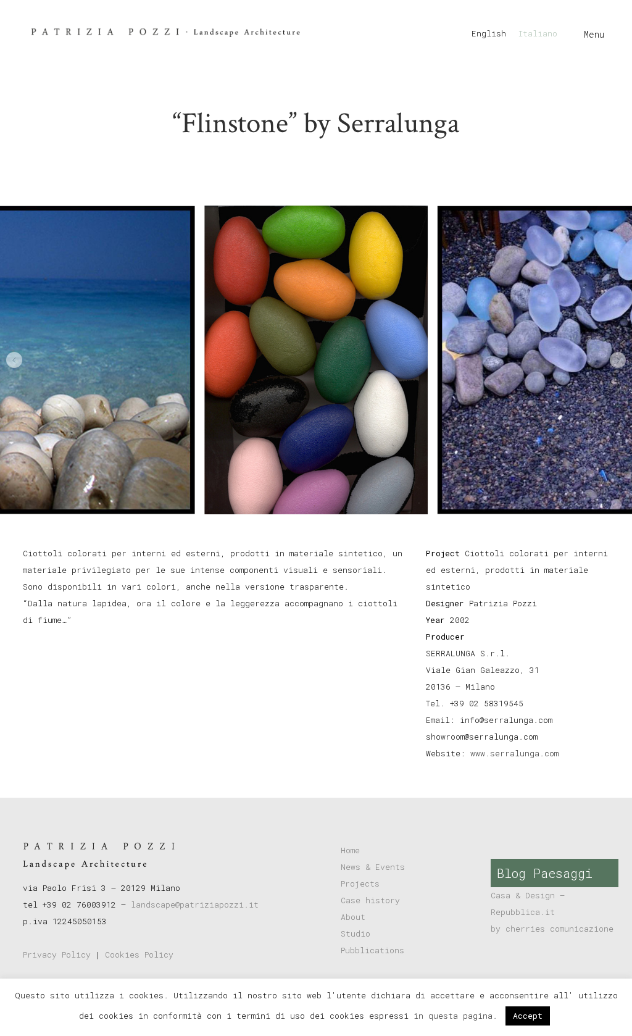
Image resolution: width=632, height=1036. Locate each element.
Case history (370, 900)
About (353, 916)
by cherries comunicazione (552, 928)
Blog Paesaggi (544, 873)
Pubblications (372, 950)
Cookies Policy (139, 954)
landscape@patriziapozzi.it (195, 904)
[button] (14, 360)
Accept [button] (528, 1015)
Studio (355, 933)
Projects (360, 883)
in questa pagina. (458, 1015)
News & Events (373, 866)
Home (350, 850)
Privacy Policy (57, 954)
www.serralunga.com (514, 753)
